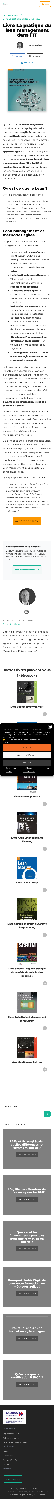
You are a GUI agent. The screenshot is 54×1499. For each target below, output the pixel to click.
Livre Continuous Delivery (27, 1062)
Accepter (27, 747)
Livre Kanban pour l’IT (27, 796)
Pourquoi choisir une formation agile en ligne (27, 1329)
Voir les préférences (27, 755)
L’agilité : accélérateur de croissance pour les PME (27, 1191)
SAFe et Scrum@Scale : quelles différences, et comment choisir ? (27, 1144)
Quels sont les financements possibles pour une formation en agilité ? (27, 1237)
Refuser (27, 762)
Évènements (8, 1456)
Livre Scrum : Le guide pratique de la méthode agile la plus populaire (27, 972)
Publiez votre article (11, 1438)
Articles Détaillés (10, 1460)
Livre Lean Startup (27, 882)
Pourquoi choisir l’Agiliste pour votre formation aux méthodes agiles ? (27, 1283)
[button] (49, 726)
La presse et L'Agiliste (11, 1434)
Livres (5, 1451)
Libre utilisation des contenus (15, 1443)
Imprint (48, 768)
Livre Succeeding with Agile (27, 707)
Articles (6, 1464)
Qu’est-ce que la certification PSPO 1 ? (27, 1376)
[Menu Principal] (27, 4)
